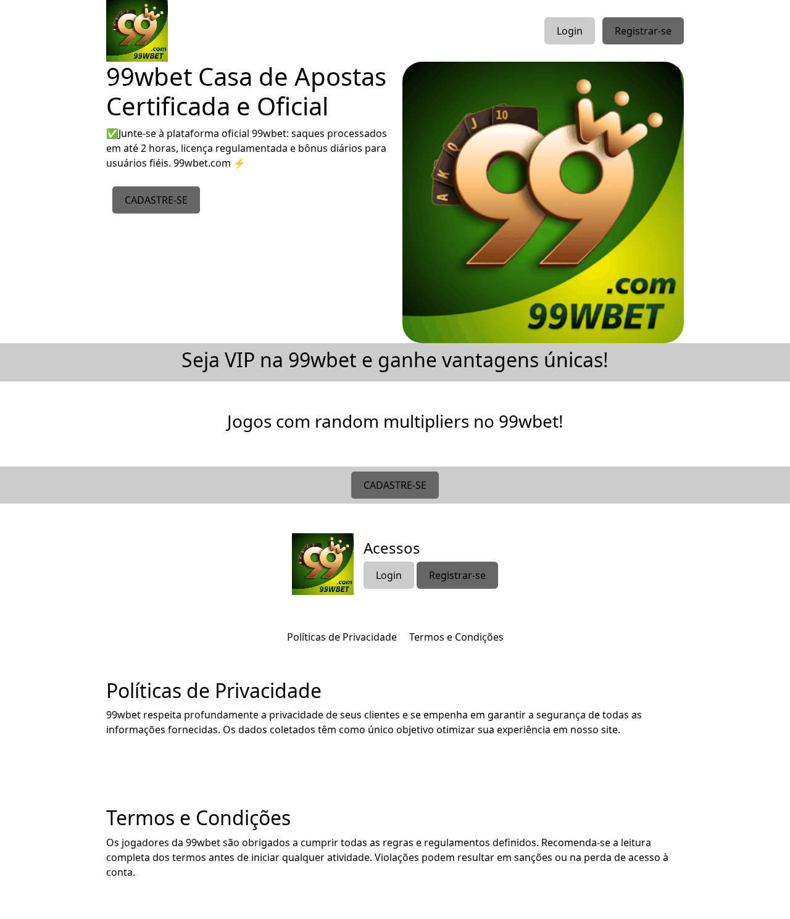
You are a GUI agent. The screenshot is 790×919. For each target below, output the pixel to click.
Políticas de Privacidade (342, 637)
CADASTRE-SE (156, 200)
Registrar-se (643, 31)
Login (570, 31)
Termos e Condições (456, 637)
